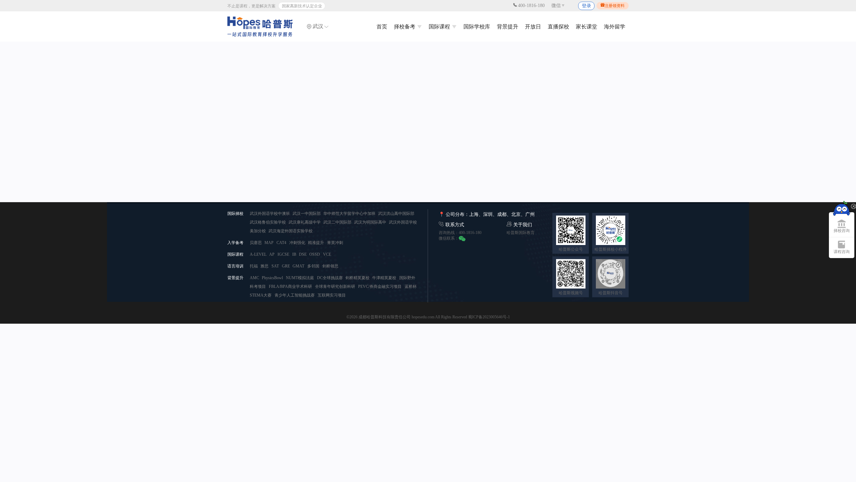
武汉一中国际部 (307, 213)
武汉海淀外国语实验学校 (291, 231)
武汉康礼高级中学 (305, 222)
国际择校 (235, 213)
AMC (255, 277)
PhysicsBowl (272, 277)
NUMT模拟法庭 (300, 277)
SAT (275, 266)
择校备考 (405, 26)
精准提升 (316, 242)
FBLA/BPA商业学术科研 (290, 286)
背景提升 (507, 26)
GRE (286, 266)
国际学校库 (476, 26)
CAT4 (281, 242)
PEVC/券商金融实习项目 (380, 286)
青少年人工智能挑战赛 (295, 295)
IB (294, 254)
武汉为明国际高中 (370, 222)
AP (272, 254)
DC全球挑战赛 (330, 277)
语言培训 (235, 266)
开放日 (533, 26)
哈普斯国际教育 (521, 232)
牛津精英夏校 (384, 277)
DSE (303, 254)
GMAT (298, 266)
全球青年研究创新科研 (335, 286)
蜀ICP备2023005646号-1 (489, 317)
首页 (382, 26)
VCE (327, 254)
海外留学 (614, 26)
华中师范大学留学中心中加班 (350, 213)
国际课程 (440, 26)
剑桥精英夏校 (357, 277)
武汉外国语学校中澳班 (270, 213)
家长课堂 (586, 26)
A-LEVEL (259, 254)
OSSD (314, 254)
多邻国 (313, 266)
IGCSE (283, 254)
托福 (254, 266)
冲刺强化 (297, 242)
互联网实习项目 (332, 295)
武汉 (318, 26)
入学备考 (235, 242)
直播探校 (558, 26)
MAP (269, 242)
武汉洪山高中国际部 (396, 213)
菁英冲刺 (335, 242)
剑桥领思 (330, 266)
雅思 (264, 266)
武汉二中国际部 (337, 222)
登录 (586, 5)
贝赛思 (256, 242)
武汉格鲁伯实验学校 (268, 222)
